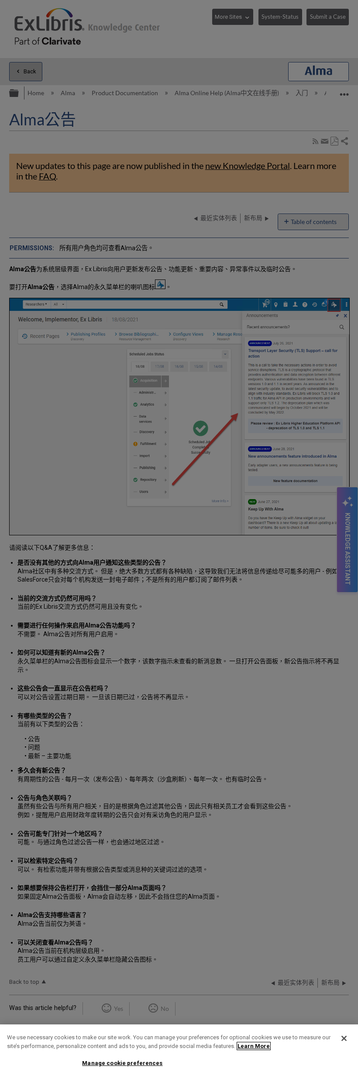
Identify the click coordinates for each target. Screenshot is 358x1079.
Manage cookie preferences (122, 1063)
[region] (179, 1051)
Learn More (254, 1046)
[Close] (344, 1038)
